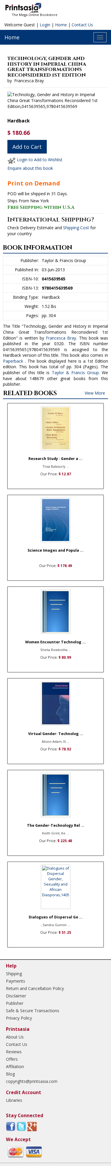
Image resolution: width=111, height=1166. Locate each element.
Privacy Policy (19, 1018)
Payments (15, 981)
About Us (15, 1037)
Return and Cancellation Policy (35, 988)
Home (61, 25)
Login (45, 25)
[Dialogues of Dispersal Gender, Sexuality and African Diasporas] (55, 887)
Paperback (13, 361)
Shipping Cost (76, 227)
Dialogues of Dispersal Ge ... (56, 917)
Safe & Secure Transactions (32, 1010)
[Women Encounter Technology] (55, 612)
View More (95, 393)
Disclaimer (16, 996)
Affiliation (15, 1066)
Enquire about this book (30, 168)
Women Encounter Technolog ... (55, 642)
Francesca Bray (61, 338)
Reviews (14, 1051)
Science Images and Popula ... (55, 550)
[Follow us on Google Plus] (32, 1126)
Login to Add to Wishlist (39, 159)
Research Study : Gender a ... (55, 458)
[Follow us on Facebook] (10, 1126)
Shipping (14, 973)
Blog (10, 1074)
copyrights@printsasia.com (31, 1081)
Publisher (14, 1003)
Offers (12, 1059)
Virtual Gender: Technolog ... (55, 733)
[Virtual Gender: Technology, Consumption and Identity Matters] (55, 703)
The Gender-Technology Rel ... (55, 825)
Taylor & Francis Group (75, 372)
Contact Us (82, 25)
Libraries (14, 1100)
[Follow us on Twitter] (21, 1126)
